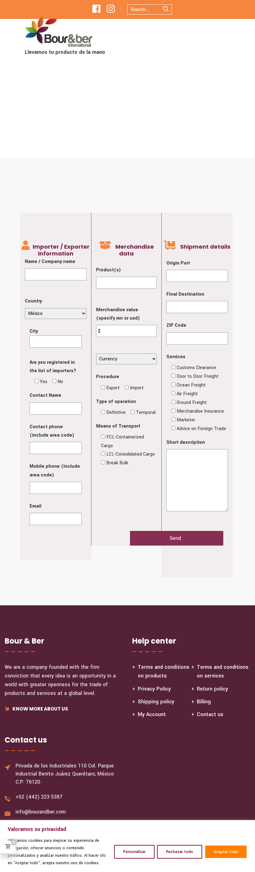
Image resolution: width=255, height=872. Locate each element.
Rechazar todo (179, 852)
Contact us (210, 714)
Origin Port (178, 263)
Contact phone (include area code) (52, 431)
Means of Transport (118, 426)
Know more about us (40, 709)
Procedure (107, 376)
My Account (152, 714)
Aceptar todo (226, 852)
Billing (204, 701)
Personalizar (134, 852)
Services (175, 357)
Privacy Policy (154, 688)
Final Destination (185, 294)
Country (33, 301)
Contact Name (45, 395)
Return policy (212, 688)
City (34, 331)
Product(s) (108, 270)
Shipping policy (156, 701)
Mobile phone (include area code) (55, 470)
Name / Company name (50, 261)
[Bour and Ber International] (59, 31)
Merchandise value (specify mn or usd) (118, 314)
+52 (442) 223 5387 (39, 796)
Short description (185, 442)
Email (35, 506)
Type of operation (116, 401)
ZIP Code (176, 325)
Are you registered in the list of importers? (53, 366)
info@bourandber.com (41, 811)
